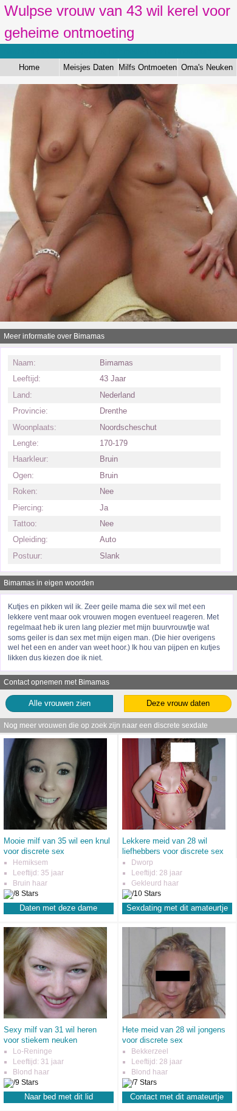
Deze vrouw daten (178, 703)
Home (29, 67)
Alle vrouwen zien (60, 703)
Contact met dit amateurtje (177, 1096)
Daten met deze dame (58, 907)
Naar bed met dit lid (58, 1096)
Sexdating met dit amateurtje (177, 907)
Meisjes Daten (88, 67)
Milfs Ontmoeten (147, 67)
